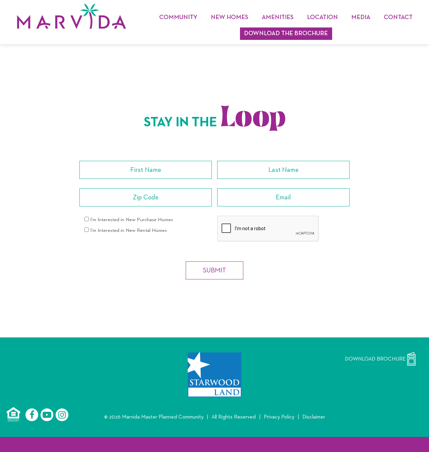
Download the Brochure (286, 34)
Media (360, 17)
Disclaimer (313, 417)
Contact (398, 17)
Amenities (278, 17)
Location (322, 17)
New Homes (229, 17)
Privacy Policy (279, 417)
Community (178, 17)
